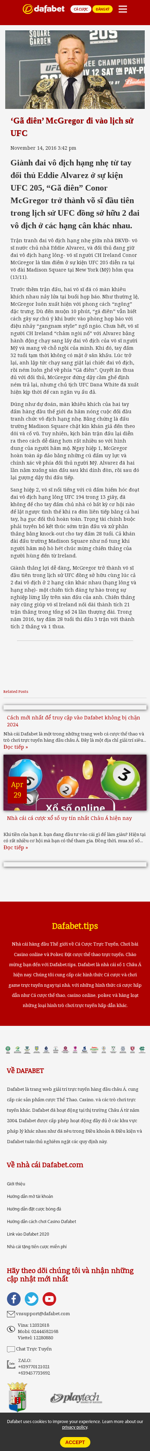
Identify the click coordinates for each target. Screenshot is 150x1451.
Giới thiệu (16, 1184)
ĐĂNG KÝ (102, 10)
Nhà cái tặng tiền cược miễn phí (37, 1247)
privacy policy (74, 1427)
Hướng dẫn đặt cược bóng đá (34, 1209)
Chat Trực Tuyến (34, 1349)
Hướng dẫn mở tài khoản (30, 1196)
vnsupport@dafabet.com (43, 1313)
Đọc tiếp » (15, 746)
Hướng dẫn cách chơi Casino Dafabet (41, 1222)
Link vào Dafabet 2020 (28, 1234)
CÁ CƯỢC (81, 10)
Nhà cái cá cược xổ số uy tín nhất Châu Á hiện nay (69, 817)
